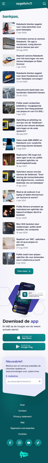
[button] (24, 271)
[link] (24, 3)
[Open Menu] (3, 3)
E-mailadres (12, 376)
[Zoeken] (44, 3)
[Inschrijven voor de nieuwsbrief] (39, 381)
